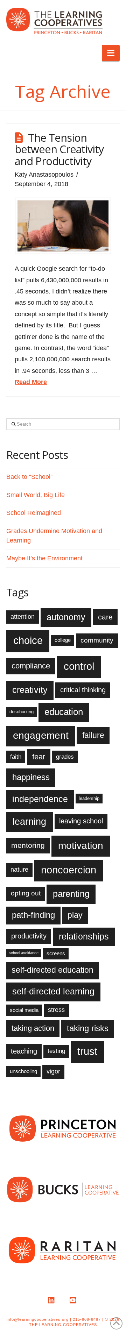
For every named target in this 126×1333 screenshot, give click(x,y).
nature (19, 869)
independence (40, 799)
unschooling (23, 1071)
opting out (26, 893)
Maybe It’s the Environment (44, 558)
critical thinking (83, 690)
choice (28, 640)
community (96, 640)
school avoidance (23, 953)
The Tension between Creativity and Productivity (59, 149)
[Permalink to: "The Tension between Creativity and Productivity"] (63, 226)
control (79, 666)
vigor (53, 1071)
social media (24, 1010)
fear (38, 756)
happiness (31, 777)
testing (56, 1051)
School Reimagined (33, 512)
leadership (89, 798)
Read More (31, 381)
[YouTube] (73, 1300)
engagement (41, 735)
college (63, 640)
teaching (24, 1051)
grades (65, 756)
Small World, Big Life (35, 494)
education (63, 712)
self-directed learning (53, 991)
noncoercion (68, 869)
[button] (111, 53)
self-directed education (52, 969)
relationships (84, 936)
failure (93, 735)
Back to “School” (29, 476)
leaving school (81, 821)
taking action (33, 1028)
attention (22, 616)
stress (56, 1009)
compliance (31, 665)
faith (15, 756)
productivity (29, 936)
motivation (80, 845)
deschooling (21, 711)
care (105, 617)
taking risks (87, 1028)
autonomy (66, 617)
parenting (71, 894)
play (75, 915)
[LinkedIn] (52, 1300)
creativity (30, 690)
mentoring (28, 845)
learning (29, 821)
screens (56, 953)
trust (87, 1051)
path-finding (33, 915)
